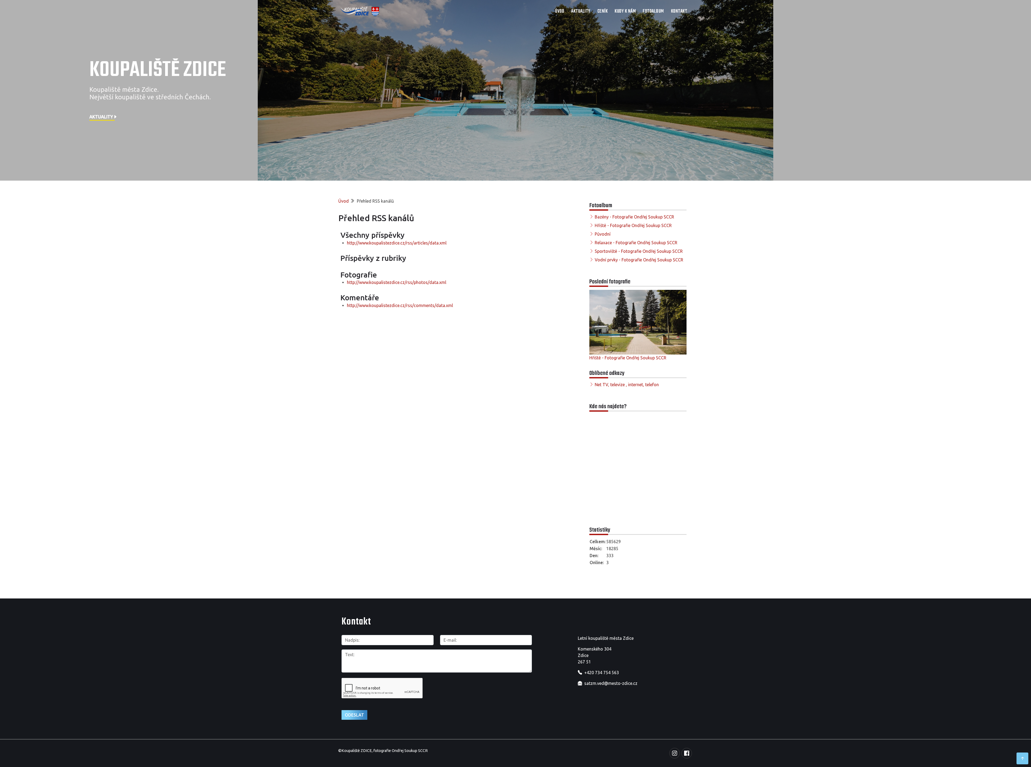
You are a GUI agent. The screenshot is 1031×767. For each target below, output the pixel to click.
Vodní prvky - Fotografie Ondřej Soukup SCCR (639, 259)
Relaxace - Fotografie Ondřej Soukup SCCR (636, 242)
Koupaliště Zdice (157, 70)
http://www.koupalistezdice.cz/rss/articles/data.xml (396, 242)
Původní (603, 234)
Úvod (559, 11)
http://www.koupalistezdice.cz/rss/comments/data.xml (400, 305)
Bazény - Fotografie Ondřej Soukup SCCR (634, 216)
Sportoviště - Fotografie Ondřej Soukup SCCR (639, 251)
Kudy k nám (625, 11)
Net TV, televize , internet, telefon (627, 384)
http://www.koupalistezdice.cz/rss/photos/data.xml (396, 282)
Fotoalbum (653, 11)
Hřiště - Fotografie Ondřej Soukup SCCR (633, 225)
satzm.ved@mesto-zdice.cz (610, 683)
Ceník (602, 11)
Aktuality (580, 11)
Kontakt (679, 11)
